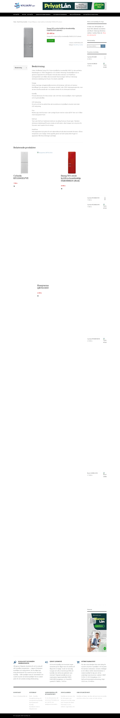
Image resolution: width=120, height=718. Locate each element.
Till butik (50, 41)
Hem (14, 22)
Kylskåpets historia (90, 14)
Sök (103, 46)
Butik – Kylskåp (27, 14)
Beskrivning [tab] (18, 68)
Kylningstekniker (60, 14)
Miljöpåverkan (75, 14)
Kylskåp (16, 14)
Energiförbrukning (43, 14)
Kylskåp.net (27, 716)
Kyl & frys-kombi (22, 22)
